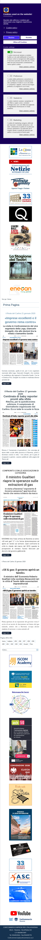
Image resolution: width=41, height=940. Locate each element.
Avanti (26, 644)
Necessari (17, 52)
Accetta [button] (29, 37)
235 (15, 641)
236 (20, 641)
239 (33, 641)
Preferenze (17, 76)
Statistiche (17, 98)
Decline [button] (11, 37)
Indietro (10, 641)
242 (12, 644)
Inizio (4, 641)
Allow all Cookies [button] (20, 42)
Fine (31, 644)
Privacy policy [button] (11, 32)
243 (16, 644)
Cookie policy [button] (11, 28)
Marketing (17, 120)
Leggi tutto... (6, 383)
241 (7, 644)
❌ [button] (39, 6)
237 (24, 641)
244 (20, 644)
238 (28, 641)
